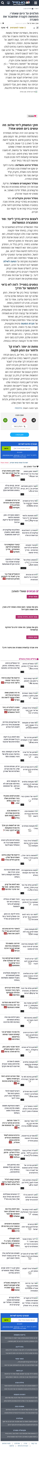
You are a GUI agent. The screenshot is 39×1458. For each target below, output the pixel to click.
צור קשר (34, 1443)
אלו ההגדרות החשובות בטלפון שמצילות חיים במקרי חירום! (23, 1425)
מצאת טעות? (4, 463)
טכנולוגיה (19, 1418)
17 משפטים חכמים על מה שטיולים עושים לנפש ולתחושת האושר (21, 1386)
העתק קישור (18, 426)
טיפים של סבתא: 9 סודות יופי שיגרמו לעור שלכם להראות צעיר (22, 1353)
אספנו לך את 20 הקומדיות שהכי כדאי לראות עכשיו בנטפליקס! (22, 1409)
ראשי (36, 8)
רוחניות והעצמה (19, 1394)
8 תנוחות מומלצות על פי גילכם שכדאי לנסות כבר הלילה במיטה (22, 1350)
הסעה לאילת (9, 261)
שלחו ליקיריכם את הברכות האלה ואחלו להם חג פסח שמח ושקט (21, 1398)
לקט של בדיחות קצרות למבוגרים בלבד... (27, 1362)
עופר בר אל (31, 23)
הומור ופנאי (19, 1359)
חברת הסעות (27, 323)
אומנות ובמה (19, 1406)
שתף (3, 27)
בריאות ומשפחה (19, 1335)
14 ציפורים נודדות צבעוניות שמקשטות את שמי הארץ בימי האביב (21, 1389)
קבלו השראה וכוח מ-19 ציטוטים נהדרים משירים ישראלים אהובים (21, 1413)
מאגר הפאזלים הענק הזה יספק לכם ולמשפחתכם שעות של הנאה (21, 1365)
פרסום (12, 1446)
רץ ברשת (19, 1370)
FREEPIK (18, 408)
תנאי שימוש (17, 455)
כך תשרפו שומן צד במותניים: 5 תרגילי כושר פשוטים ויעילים (22, 1437)
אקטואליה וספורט (19, 1430)
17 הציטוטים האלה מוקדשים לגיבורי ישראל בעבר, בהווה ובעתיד (21, 1433)
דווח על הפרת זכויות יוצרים (19, 463)
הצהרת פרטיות (23, 1446)
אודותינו (17, 1443)
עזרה (25, 1443)
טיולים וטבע (28, 8)
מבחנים (31, 591)
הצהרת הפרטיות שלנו (8, 455)
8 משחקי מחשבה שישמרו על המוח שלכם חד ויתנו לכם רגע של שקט (20, 1421)
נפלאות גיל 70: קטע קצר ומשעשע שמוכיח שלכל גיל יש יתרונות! (21, 1374)
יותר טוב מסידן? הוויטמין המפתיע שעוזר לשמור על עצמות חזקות (21, 1338)
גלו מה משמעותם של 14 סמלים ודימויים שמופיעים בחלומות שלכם (21, 1401)
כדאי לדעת (19, 1347)
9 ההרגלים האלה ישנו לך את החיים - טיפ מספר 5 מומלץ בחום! (22, 1377)
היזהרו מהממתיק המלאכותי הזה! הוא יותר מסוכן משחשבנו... (22, 1341)
